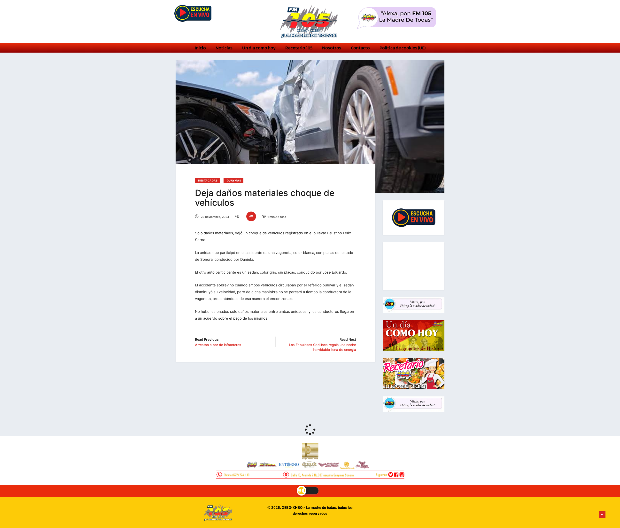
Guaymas (234, 180)
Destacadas (208, 180)
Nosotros (331, 47)
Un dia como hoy (259, 47)
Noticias (224, 47)
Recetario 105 (298, 47)
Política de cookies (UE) (403, 47)
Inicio (200, 47)
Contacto (360, 47)
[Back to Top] (602, 515)
